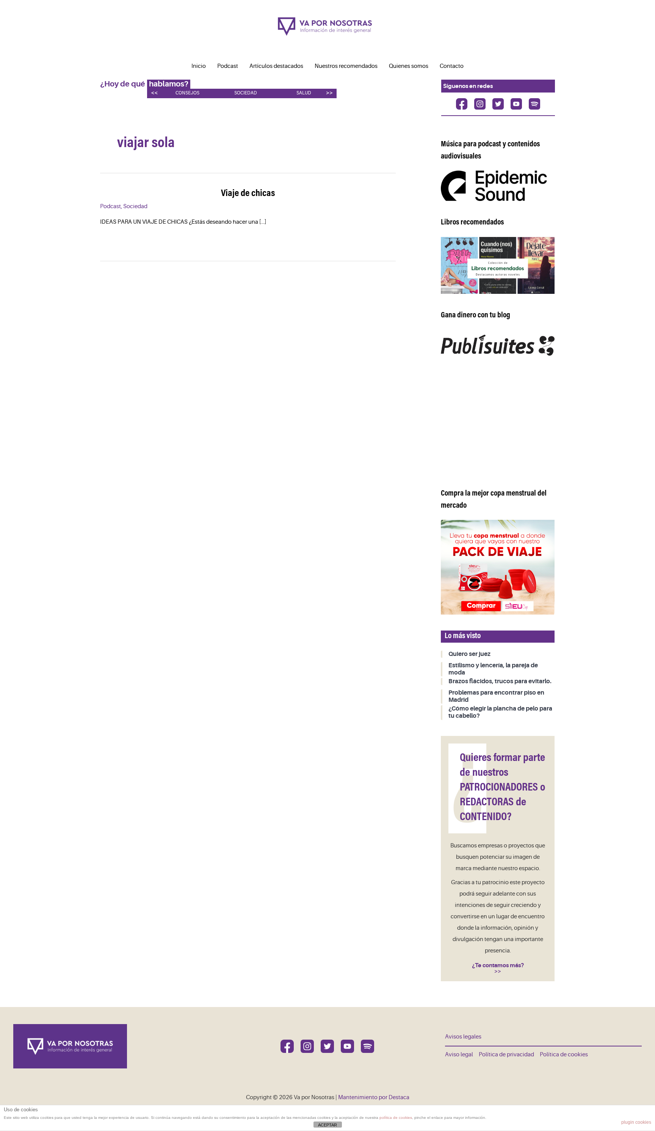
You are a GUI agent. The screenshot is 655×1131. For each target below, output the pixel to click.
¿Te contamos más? (498, 965)
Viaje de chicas (248, 194)
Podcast (227, 66)
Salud (303, 93)
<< (154, 93)
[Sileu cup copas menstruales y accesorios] (498, 567)
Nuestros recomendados (346, 66)
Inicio (198, 66)
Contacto (452, 66)
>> (329, 93)
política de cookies (395, 1117)
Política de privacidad (506, 1054)
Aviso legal (459, 1054)
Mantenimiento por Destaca (373, 1097)
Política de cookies (564, 1054)
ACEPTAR (327, 1125)
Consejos (187, 93)
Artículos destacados (276, 66)
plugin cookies (636, 1122)
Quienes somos (408, 66)
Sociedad (245, 93)
